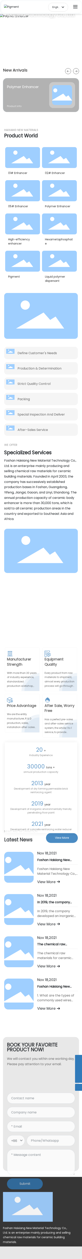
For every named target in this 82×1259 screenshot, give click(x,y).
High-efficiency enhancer (19, 241)
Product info (14, 106)
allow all (58, 1248)
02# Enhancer (55, 173)
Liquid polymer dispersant (55, 279)
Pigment (14, 277)
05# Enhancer (18, 206)
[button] (40, 61)
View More (47, 881)
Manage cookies (23, 1248)
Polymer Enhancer (23, 86)
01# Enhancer (17, 173)
